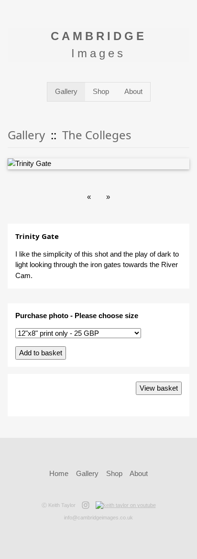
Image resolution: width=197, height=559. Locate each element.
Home (58, 473)
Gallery (66, 91)
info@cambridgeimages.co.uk (98, 517)
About (133, 91)
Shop (101, 91)
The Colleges (96, 135)
